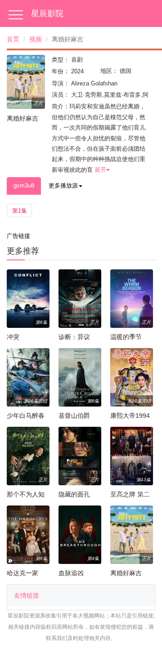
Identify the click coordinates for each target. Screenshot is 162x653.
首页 (13, 39)
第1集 (19, 210)
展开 (100, 169)
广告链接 (18, 236)
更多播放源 (63, 185)
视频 (35, 39)
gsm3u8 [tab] (24, 185)
